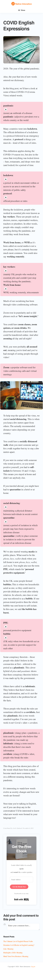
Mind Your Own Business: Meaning (15, 956)
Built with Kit (21, 899)
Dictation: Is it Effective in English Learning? (18, 945)
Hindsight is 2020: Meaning (12, 952)
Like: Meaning (8, 949)
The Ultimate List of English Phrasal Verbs (18, 941)
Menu (23, 10)
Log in (33, 966)
